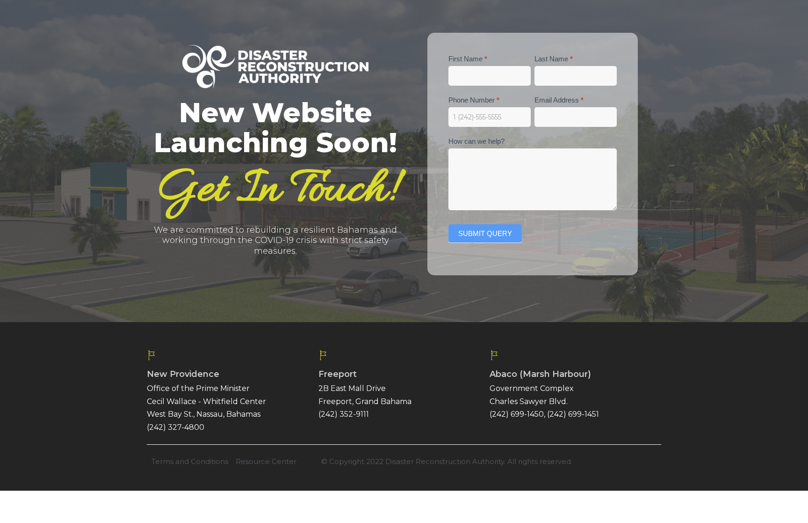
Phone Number (473, 100)
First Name (467, 59)
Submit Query (485, 233)
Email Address (559, 100)
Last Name (553, 59)
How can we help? (476, 141)
